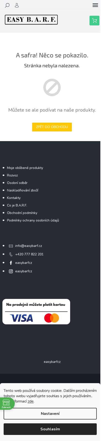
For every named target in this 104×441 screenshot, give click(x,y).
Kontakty (14, 198)
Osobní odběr (17, 183)
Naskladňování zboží (22, 190)
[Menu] (95, 5)
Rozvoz (12, 175)
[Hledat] (7, 5)
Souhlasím (50, 429)
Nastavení (50, 413)
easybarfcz (23, 262)
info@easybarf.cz (28, 245)
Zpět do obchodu (52, 127)
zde (31, 401)
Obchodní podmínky (22, 213)
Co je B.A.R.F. (17, 205)
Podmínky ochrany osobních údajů (33, 220)
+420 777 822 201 (29, 254)
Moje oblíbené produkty (25, 168)
